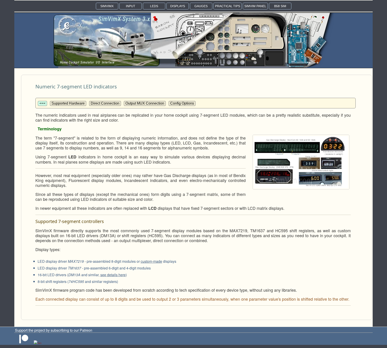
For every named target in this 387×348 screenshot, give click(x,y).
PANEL (255, 6)
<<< (42, 103)
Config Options (182, 103)
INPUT (130, 6)
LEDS (154, 6)
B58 (280, 6)
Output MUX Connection (144, 103)
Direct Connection (105, 103)
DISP (177, 6)
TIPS (227, 6)
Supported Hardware (68, 103)
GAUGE (201, 6)
